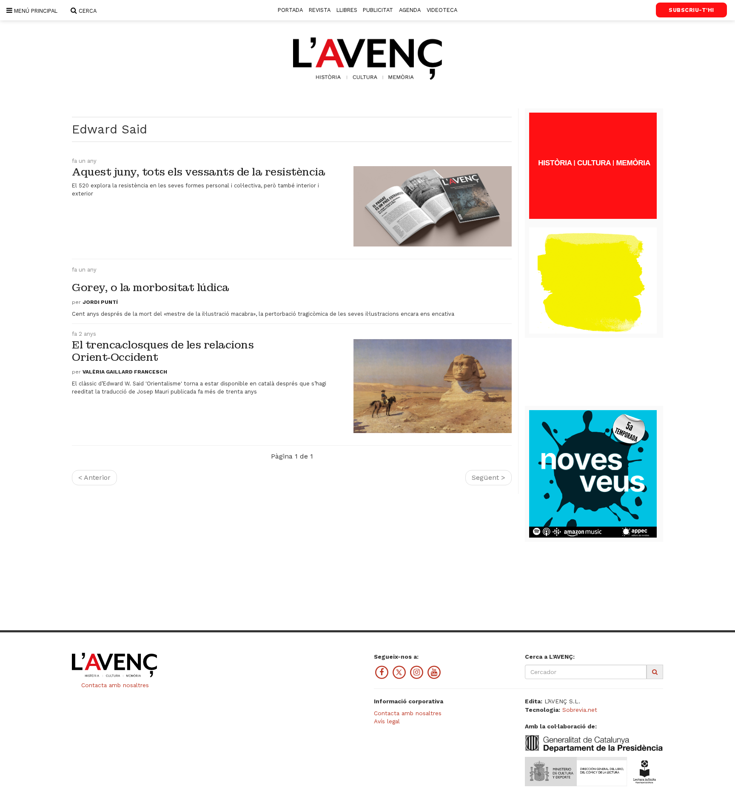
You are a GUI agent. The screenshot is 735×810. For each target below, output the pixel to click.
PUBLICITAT (378, 10)
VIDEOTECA (442, 10)
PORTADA (290, 10)
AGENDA (410, 10)
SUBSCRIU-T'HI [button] (691, 10)
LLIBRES (346, 10)
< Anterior (94, 477)
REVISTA (319, 10)
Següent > (488, 477)
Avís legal (387, 721)
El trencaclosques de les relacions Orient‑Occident (163, 351)
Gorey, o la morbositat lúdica (150, 287)
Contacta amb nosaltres (114, 685)
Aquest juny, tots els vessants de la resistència (198, 171)
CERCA (87, 11)
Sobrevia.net (579, 709)
